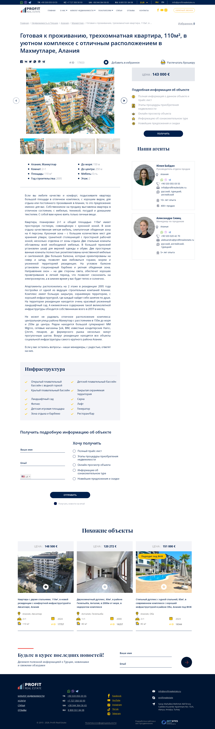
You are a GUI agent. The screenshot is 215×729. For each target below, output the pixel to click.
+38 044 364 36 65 (77, 705)
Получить (163, 133)
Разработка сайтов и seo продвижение (145, 722)
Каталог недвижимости (82, 10)
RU (124, 2)
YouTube (116, 700)
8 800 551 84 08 (76, 710)
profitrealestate (165, 697)
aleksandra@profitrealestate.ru (177, 239)
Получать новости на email (71, 503)
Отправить (70, 494)
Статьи (119, 10)
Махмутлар (78, 23)
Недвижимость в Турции (45, 23)
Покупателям (104, 10)
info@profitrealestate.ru (183, 2)
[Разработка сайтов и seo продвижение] (169, 723)
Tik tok (115, 709)
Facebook (116, 696)
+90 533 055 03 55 (170, 183)
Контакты (144, 10)
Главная (51, 10)
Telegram (116, 713)
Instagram (117, 705)
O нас (62, 10)
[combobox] (25, 476)
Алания (65, 23)
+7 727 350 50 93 (76, 700)
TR (47, 2)
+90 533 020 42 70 (170, 235)
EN (162, 2)
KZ (73, 2)
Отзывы (131, 10)
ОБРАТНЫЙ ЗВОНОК (184, 10)
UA (99, 2)
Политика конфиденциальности (100, 722)
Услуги (22, 700)
